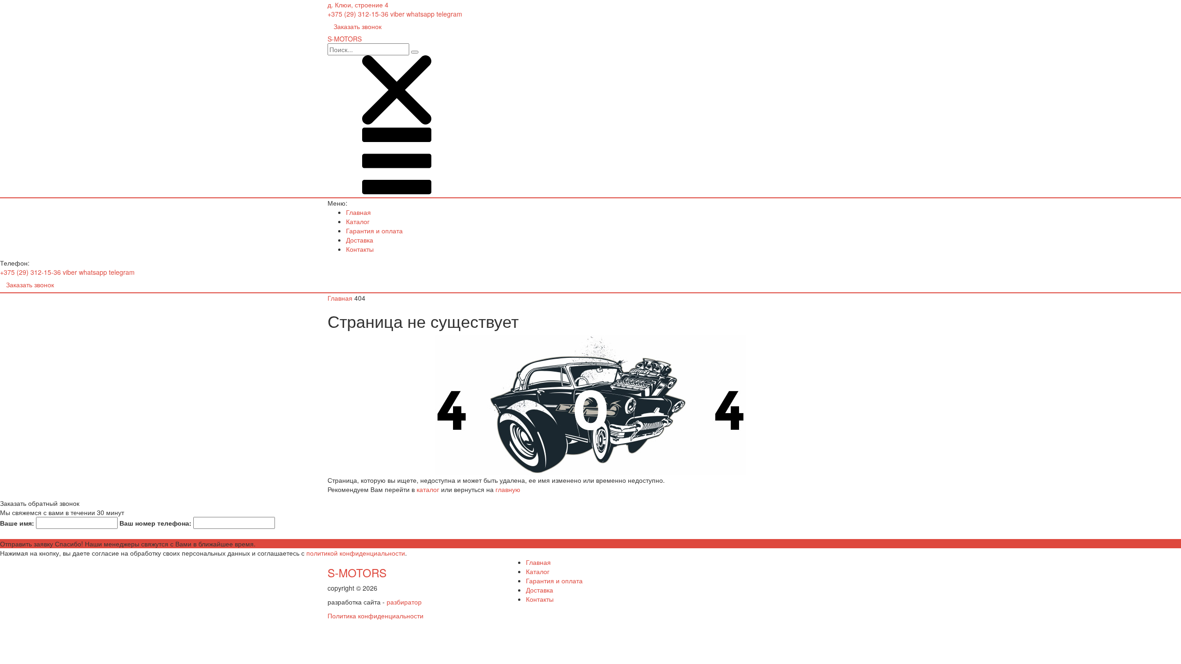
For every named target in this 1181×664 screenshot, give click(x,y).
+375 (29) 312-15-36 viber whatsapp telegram (395, 13)
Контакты (360, 249)
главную (507, 489)
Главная (358, 212)
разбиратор (404, 601)
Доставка (359, 239)
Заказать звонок (358, 26)
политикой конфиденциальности (355, 552)
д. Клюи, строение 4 (358, 4)
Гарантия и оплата (374, 230)
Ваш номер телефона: (155, 523)
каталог (428, 489)
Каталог (358, 221)
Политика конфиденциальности (375, 615)
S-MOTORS (357, 572)
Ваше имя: (17, 523)
